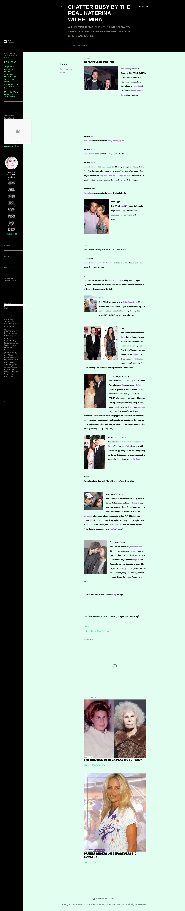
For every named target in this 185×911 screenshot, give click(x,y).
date (93, 136)
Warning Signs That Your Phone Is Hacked (11, 86)
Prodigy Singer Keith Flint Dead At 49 (11, 62)
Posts (9, 41)
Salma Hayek (118, 280)
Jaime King (132, 302)
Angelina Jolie (124, 175)
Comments (11, 42)
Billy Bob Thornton (107, 175)
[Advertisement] (100, 110)
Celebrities (66, 69)
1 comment (97, 862)
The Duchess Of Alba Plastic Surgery (113, 760)
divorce (130, 407)
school (117, 210)
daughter (135, 560)
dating (123, 95)
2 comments (98, 765)
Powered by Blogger (105, 899)
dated (136, 86)
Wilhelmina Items (80, 46)
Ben (140, 86)
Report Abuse (9, 267)
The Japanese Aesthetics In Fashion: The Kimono (9, 68)
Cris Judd (141, 407)
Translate (12, 309)
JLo (123, 385)
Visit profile (11, 234)
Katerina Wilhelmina (11, 173)
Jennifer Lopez (128, 381)
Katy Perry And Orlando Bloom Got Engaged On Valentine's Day (11, 93)
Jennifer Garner (135, 546)
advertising (88, 516)
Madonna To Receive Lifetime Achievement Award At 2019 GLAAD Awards (11, 78)
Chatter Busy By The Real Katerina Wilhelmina (99, 13)
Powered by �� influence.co (15, 146)
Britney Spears (118, 141)
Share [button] (63, 58)
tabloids (135, 354)
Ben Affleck (125, 69)
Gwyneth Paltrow (104, 263)
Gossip (63, 72)
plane (115, 180)
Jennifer (117, 407)
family (112, 529)
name (136, 69)
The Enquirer (114, 525)
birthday (137, 459)
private (134, 551)
